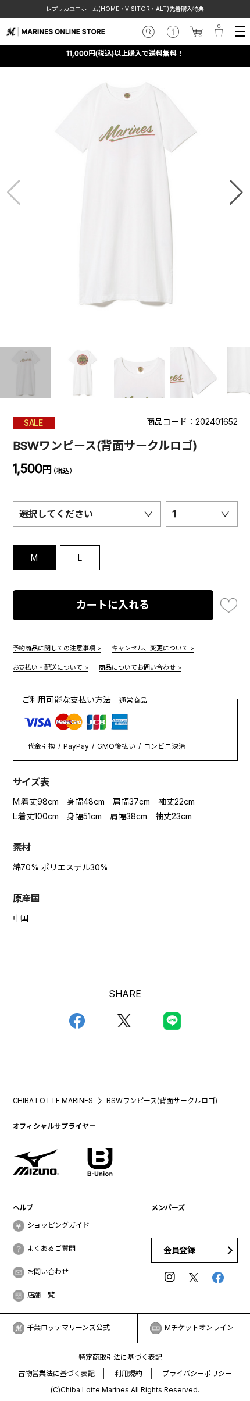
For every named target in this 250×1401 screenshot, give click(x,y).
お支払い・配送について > (51, 667)
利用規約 (128, 1373)
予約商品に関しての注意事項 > (57, 648)
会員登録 (179, 1250)
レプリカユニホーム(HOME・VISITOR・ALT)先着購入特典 (125, 8)
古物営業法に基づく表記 (56, 1373)
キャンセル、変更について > (153, 648)
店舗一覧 (41, 1294)
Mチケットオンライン (199, 1327)
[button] (236, 192)
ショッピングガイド (58, 1225)
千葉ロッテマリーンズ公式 (68, 1327)
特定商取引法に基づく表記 (120, 1357)
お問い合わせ (48, 1271)
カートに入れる (112, 605)
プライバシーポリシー (197, 1373)
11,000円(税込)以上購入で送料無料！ (125, 53)
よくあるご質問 (51, 1248)
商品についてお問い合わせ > (140, 667)
